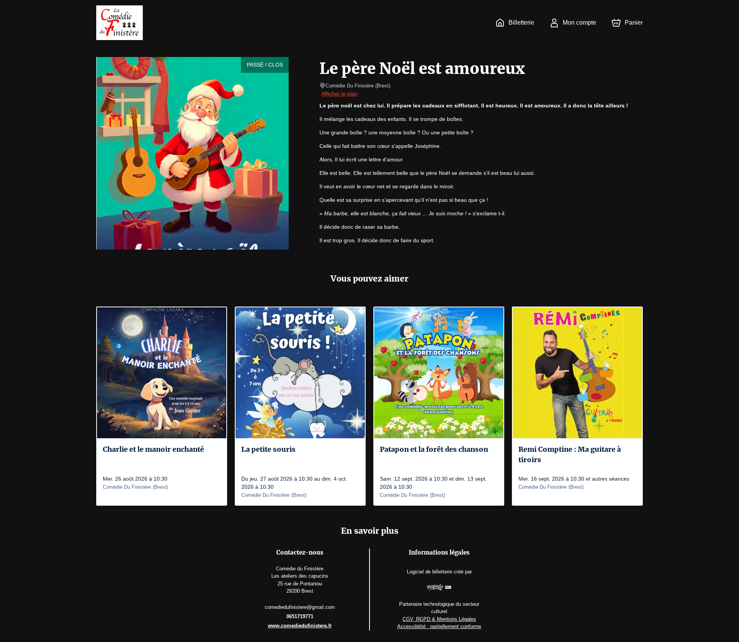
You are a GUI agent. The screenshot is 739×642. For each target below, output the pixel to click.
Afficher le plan (339, 94)
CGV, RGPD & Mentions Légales (439, 619)
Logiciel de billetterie (429, 572)
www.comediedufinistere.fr (300, 626)
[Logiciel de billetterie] (439, 588)
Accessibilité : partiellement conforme (439, 626)
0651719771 (299, 616)
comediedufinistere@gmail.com (300, 607)
